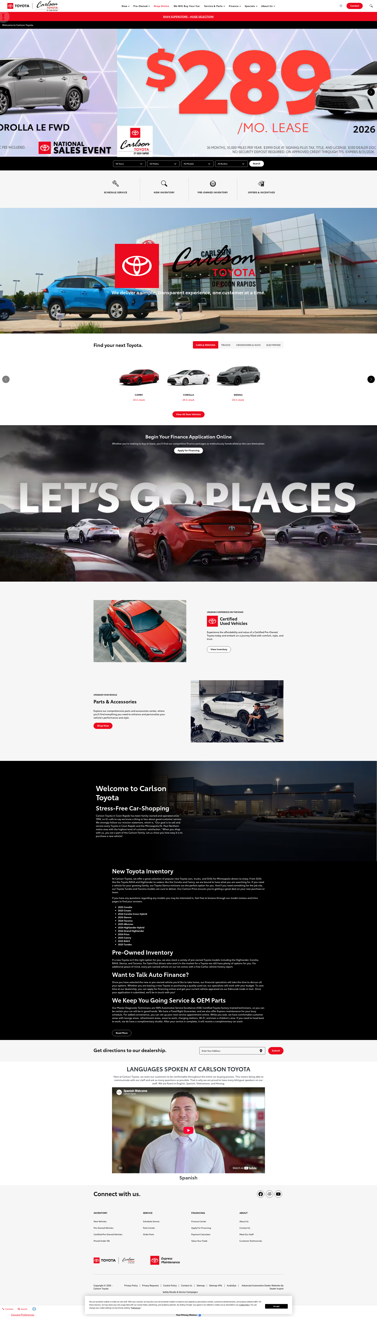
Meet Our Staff (246, 1234)
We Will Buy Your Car (187, 6)
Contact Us (244, 1227)
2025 (120, 907)
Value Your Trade (199, 1240)
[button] (371, 6)
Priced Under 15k (102, 1240)
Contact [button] (354, 5)
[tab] (205, 345)
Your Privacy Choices (186, 1314)
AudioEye (231, 1285)
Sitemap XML (215, 1285)
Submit (276, 1050)
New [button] (124, 6)
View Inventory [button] (219, 649)
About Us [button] (267, 6)
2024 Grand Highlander (131, 930)
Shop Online (161, 6)
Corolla (127, 907)
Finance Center (198, 1221)
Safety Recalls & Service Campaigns (180, 1291)
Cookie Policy (170, 1285)
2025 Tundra (125, 944)
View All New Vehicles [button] (188, 414)
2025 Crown (124, 910)
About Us (244, 1221)
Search (256, 163)
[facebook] (260, 1194)
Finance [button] (234, 6)
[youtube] (278, 1194)
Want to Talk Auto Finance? (150, 974)
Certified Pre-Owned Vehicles (108, 1234)
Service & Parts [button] (213, 6)
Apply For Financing (201, 1227)
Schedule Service (151, 1221)
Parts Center (149, 1227)
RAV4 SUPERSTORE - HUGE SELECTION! (188, 16)
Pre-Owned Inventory (142, 952)
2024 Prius (123, 934)
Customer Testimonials (250, 1240)
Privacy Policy (131, 1285)
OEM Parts (211, 1000)
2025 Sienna (124, 917)
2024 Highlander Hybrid (131, 927)
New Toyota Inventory (142, 870)
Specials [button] (250, 6)
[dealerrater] (269, 1194)
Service (179, 1000)
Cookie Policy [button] (244, 1305)
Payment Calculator (200, 1234)
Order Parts (148, 1234)
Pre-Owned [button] (140, 6)
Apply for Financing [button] (188, 450)
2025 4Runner (125, 924)
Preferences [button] (135, 1308)
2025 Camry (124, 937)
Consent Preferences (22, 1314)
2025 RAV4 (124, 941)
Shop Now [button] (103, 725)
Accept (276, 1306)
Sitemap (201, 1285)
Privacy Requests (150, 1285)
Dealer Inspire (276, 1288)
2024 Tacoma (125, 920)
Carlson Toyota (101, 1288)
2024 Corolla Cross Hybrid (132, 913)
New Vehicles (100, 1221)
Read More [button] (122, 1032)
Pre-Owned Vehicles (103, 1227)
